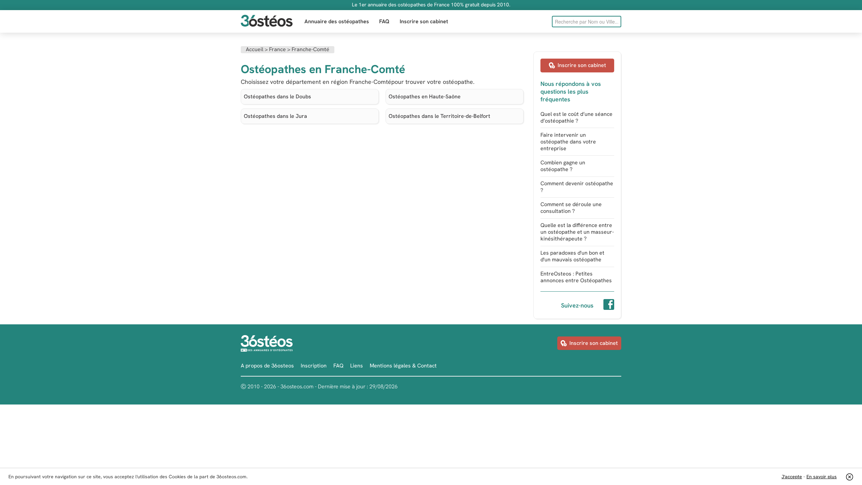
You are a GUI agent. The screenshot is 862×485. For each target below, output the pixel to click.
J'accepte (792, 477)
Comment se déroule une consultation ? (571, 208)
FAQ (384, 21)
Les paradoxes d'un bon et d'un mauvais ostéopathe (572, 256)
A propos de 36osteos (267, 365)
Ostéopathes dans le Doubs (277, 96)
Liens (356, 365)
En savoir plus (821, 477)
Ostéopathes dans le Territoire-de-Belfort (439, 116)
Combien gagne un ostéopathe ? (562, 166)
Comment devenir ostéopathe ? (576, 187)
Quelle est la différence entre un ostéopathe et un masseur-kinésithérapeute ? (577, 232)
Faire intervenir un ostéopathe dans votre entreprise (568, 141)
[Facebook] (608, 305)
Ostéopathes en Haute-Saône (425, 96)
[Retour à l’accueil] (266, 21)
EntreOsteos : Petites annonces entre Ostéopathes (576, 277)
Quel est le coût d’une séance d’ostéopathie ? (576, 117)
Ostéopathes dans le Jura (275, 116)
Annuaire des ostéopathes (336, 21)
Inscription (314, 365)
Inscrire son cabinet (424, 21)
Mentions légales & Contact (403, 365)
